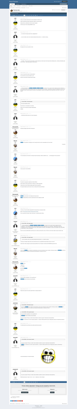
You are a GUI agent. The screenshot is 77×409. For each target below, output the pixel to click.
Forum (11, 5)
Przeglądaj (12, 4)
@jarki (21, 197)
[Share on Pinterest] (22, 400)
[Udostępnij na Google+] (13, 400)
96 (19, 15)
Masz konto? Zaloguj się (57, 1)
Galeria (14, 5)
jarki (15, 18)
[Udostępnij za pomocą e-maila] (20, 400)
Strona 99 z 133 (41, 15)
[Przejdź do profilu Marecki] (15, 146)
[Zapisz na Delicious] (16, 400)
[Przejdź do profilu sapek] (15, 37)
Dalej (35, 15)
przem (15, 235)
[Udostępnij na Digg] (15, 400)
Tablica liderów (30, 5)
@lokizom (26, 250)
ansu (15, 154)
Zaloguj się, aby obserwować (56, 9)
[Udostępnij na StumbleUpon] (19, 400)
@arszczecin (34, 88)
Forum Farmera (13, 1)
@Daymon (31, 88)
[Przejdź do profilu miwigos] (15, 226)
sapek (15, 32)
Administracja (18, 5)
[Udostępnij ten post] (65, 45)
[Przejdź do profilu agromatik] (15, 281)
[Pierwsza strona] (11, 15)
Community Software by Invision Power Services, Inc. (38, 407)
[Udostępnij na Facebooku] (12, 400)
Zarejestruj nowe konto (24, 392)
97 (21, 15)
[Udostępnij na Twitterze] (10, 400)
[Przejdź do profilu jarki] (15, 23)
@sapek (22, 142)
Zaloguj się (52, 392)
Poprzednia (13, 15)
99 (24, 15)
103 (31, 15)
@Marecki (41, 88)
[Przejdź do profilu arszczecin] (15, 308)
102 (29, 15)
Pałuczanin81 (20, 11)
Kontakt (41, 405)
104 (33, 15)
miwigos (15, 221)
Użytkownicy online (24, 5)
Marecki (15, 140)
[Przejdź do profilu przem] (15, 240)
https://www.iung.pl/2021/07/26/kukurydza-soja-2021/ (30, 211)
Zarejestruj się (65, 1)
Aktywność (17, 4)
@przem (22, 263)
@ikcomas (38, 88)
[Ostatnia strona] (37, 15)
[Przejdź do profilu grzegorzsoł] (15, 374)
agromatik (15, 275)
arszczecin (15, 303)
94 (16, 15)
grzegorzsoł (15, 369)
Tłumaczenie (37, 405)
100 (26, 15)
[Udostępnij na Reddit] (18, 400)
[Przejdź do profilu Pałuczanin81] (11, 10)
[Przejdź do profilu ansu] (15, 159)
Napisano (24, 45)
